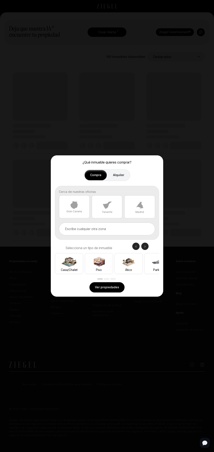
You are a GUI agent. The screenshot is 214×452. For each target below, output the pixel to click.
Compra (95, 175)
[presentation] (136, 246)
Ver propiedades (107, 287)
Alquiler (118, 175)
